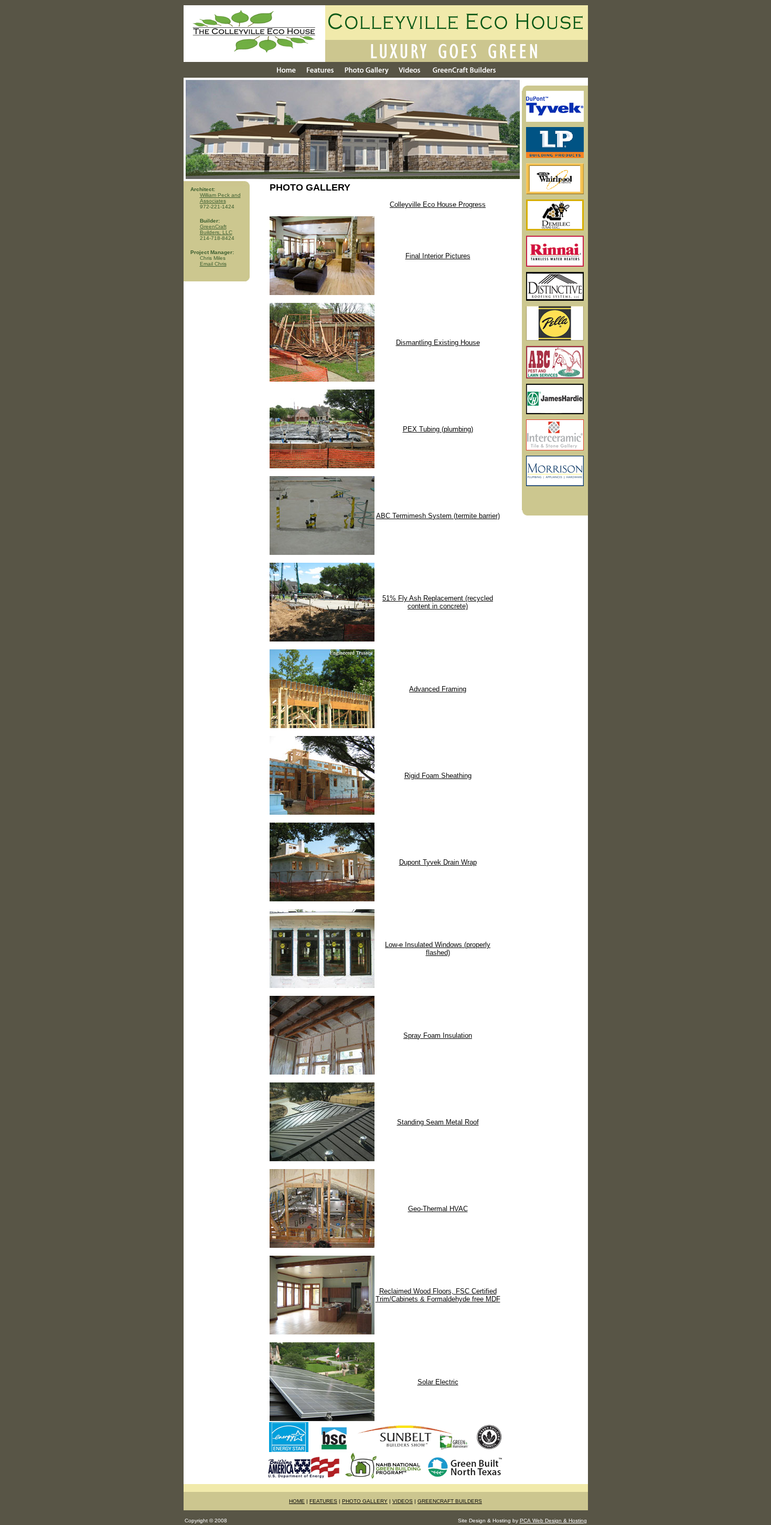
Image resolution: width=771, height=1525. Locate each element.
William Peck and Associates (220, 198)
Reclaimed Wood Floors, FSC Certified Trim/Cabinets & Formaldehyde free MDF (438, 1295)
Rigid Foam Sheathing (438, 776)
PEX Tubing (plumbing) (438, 429)
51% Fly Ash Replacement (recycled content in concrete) (437, 602)
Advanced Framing (437, 689)
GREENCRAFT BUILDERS (449, 1501)
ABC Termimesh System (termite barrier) (438, 516)
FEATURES (323, 1501)
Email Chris (213, 264)
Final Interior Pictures (437, 256)
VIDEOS (402, 1501)
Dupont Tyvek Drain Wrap (438, 862)
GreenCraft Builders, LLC (216, 229)
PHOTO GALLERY (365, 1501)
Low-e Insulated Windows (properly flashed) (437, 948)
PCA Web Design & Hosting (553, 1520)
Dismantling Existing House (438, 342)
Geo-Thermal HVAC (438, 1209)
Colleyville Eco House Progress (438, 204)
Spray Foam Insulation (437, 1035)
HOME (297, 1501)
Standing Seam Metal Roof (438, 1122)
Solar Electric (437, 1382)
